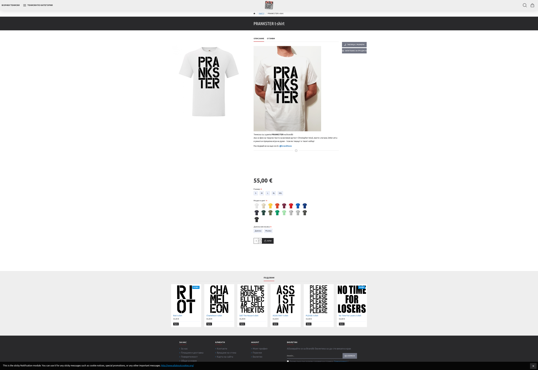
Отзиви (271, 38)
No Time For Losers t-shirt (350, 315)
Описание (259, 38)
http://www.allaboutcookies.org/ (177, 365)
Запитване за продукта (356, 51)
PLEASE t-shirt (312, 315)
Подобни (269, 278)
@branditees (285, 146)
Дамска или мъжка (262, 227)
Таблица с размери (355, 44)
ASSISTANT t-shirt (280, 315)
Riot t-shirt (177, 315)
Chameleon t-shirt (214, 315)
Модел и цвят (259, 201)
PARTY (261, 13)
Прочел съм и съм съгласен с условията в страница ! (319, 361)
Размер (257, 189)
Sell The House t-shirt (248, 315)
